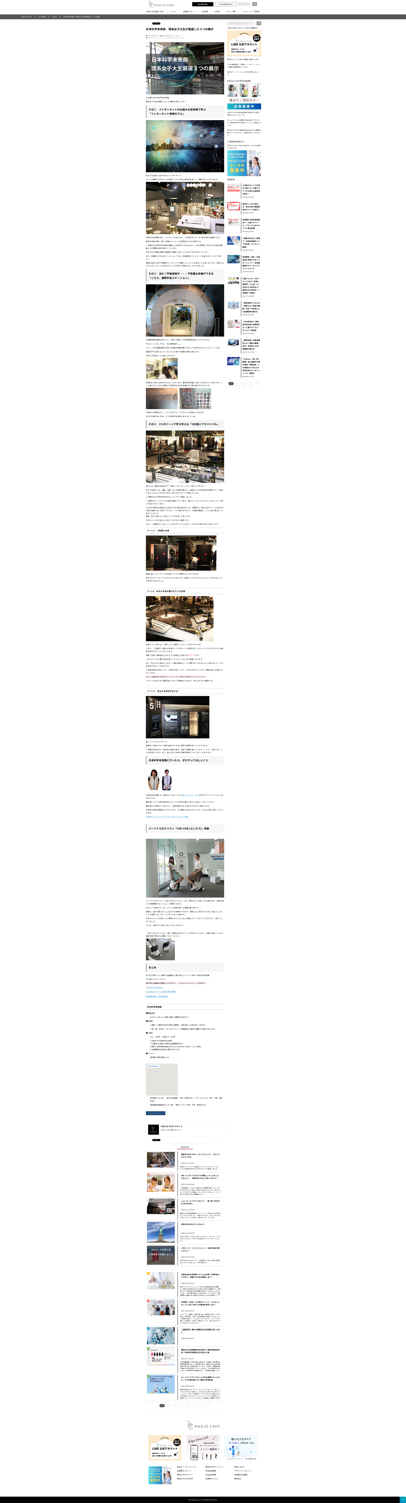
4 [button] (181, 1405)
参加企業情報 (211, 1470)
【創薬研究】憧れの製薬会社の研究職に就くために (200, 1330)
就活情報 (205, 11)
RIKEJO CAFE (27, 17)
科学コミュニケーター (190, 795)
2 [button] (168, 1405)
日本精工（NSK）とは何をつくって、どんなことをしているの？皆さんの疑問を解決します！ (200, 1303)
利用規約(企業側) (241, 1474)
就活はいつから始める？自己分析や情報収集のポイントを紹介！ (251, 207)
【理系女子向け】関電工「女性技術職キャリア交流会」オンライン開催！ (251, 242)
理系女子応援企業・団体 (155, 11)
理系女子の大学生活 (185, 1478)
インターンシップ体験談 (251, 11)
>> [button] (208, 1405)
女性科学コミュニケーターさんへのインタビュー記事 (167, 816)
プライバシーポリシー (243, 1470)
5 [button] (188, 1405)
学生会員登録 (211, 1474)
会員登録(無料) (203, 4)
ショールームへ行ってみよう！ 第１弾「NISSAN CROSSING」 (200, 1202)
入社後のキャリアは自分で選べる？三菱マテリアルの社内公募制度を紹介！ (251, 189)
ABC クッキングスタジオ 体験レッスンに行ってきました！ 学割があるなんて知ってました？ (200, 1176)
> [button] (201, 1405)
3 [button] (175, 1405)
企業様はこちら (212, 1478)
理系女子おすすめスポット (156, 38)
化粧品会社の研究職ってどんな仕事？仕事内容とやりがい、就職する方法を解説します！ (200, 1275)
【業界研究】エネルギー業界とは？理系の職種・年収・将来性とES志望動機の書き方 (251, 307)
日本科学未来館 (169, 38)
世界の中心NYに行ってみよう (192, 1224)
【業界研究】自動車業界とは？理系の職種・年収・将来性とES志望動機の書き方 (251, 344)
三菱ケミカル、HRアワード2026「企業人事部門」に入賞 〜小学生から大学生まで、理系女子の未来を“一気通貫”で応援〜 (251, 285)
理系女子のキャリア (185, 1474)
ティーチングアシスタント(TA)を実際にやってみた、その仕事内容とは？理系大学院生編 (200, 1378)
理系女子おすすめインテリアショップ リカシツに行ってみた (200, 1155)
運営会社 (237, 1478)
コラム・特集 (231, 11)
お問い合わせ (239, 1466)
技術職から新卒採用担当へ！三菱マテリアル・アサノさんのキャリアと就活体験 (251, 224)
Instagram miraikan (157, 996)
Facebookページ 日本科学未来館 (160, 991)
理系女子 (177, 38)
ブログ (54, 17)
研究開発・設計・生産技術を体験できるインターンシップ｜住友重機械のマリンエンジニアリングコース (251, 263)
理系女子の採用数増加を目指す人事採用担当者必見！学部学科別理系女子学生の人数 (200, 1351)
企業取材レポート (189, 11)
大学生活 (217, 11)
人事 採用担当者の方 (225, 4)
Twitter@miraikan (154, 987)
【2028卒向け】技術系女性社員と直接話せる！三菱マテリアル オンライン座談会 (251, 325)
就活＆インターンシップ (186, 1466)
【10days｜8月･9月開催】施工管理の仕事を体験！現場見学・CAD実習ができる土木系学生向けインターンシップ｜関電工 (251, 366)
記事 (182, 38)
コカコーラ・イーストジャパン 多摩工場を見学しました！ (200, 1249)
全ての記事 (42, 17)
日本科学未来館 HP (155, 1113)
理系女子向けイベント (214, 1466)
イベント (173, 11)
